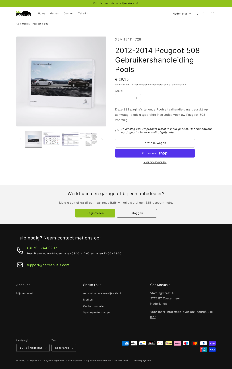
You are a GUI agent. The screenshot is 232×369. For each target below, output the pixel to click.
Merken (26, 24)
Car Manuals (32, 360)
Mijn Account (24, 293)
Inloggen (136, 213)
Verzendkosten (139, 84)
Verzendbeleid (121, 360)
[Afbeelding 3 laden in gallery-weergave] (70, 139)
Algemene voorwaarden (98, 360)
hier (153, 317)
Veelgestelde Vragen (96, 312)
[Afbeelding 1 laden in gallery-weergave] (33, 139)
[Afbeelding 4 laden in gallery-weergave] (88, 139)
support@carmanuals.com (47, 265)
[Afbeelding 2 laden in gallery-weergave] (52, 139)
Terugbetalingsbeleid (53, 360)
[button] (196, 13)
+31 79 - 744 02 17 (41, 248)
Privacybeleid (75, 360)
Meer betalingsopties (155, 162)
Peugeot (36, 24)
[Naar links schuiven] (20, 139)
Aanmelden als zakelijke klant (102, 293)
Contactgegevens (142, 360)
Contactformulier (94, 306)
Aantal (119, 90)
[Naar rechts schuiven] (102, 139)
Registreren (95, 213)
